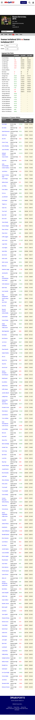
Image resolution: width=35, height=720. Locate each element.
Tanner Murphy (5, 222)
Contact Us (10, 707)
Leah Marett (4, 647)
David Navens (5, 338)
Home (2, 34)
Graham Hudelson (5, 167)
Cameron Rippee (5, 225)
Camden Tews (5, 447)
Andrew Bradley (5, 313)
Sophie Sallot (4, 585)
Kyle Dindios (4, 589)
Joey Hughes (4, 247)
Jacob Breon (4, 171)
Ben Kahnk (4, 127)
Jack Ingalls (4, 639)
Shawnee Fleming (5, 618)
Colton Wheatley (5, 146)
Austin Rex (4, 160)
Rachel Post (4, 360)
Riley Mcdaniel (5, 560)
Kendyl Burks (4, 527)
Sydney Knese (5, 385)
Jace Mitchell (4, 196)
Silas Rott (4, 363)
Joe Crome (4, 342)
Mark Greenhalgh (5, 443)
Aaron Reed (4, 302)
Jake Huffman (5, 403)
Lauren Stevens (5, 574)
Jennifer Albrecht (5, 393)
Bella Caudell (4, 607)
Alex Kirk (4, 138)
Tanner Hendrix (5, 156)
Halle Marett (4, 668)
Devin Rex (4, 305)
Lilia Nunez (4, 610)
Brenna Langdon (5, 556)
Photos (17, 34)
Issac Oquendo (5, 291)
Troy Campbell (5, 491)
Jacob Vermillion (5, 149)
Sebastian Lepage (5, 269)
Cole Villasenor (5, 374)
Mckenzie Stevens (6, 687)
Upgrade (23, 2)
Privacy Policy (16, 707)
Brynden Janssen (5, 603)
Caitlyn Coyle (4, 596)
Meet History (4, 31)
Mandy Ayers (4, 636)
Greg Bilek (4, 520)
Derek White (4, 251)
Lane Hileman (5, 541)
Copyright (16, 700)
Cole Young (4, 451)
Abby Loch (4, 578)
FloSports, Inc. (21, 700)
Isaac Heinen (4, 563)
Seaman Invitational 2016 (11, 39)
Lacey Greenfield (5, 552)
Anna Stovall (4, 367)
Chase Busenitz (5, 349)
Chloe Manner (5, 411)
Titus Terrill (4, 211)
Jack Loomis (4, 240)
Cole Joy (4, 193)
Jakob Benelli (4, 316)
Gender (2, 48)
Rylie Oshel (4, 643)
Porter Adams (5, 189)
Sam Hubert (4, 124)
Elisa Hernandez (5, 472)
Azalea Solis (4, 632)
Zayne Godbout (5, 599)
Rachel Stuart (4, 629)
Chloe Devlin (4, 505)
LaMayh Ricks (5, 396)
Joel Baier (4, 345)
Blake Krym (4, 265)
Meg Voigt (4, 462)
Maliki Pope (4, 135)
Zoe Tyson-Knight (5, 672)
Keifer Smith (4, 258)
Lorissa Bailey (5, 429)
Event (2, 45)
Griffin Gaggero (5, 236)
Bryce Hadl (4, 215)
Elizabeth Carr (5, 665)
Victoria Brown (5, 509)
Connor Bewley (5, 494)
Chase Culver (4, 233)
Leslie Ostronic (5, 425)
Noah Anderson (5, 567)
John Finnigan (5, 178)
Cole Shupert (4, 200)
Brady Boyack (4, 378)
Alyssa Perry (4, 440)
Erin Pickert (4, 545)
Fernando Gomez (5, 407)
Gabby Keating (5, 654)
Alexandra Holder (5, 683)
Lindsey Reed (4, 650)
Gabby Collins (5, 516)
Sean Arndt (4, 436)
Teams (21, 34)
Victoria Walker (5, 676)
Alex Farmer (4, 255)
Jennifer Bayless (5, 549)
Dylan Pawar (4, 287)
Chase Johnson (5, 229)
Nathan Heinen (5, 182)
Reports (11, 34)
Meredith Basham (5, 534)
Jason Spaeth (5, 614)
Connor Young (5, 142)
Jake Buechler (5, 273)
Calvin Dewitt (4, 280)
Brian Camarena (5, 538)
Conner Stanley (5, 320)
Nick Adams (4, 334)
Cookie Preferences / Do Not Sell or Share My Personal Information (17, 709)
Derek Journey (5, 262)
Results (5, 34)
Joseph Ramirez (5, 469)
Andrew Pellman (5, 523)
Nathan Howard (5, 661)
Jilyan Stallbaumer (6, 530)
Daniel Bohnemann (6, 131)
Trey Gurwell (4, 487)
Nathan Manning (5, 501)
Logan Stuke (4, 244)
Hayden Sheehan (5, 353)
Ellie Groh (4, 432)
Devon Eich (4, 218)
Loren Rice (4, 458)
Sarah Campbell (5, 592)
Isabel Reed (4, 476)
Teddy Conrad (4, 327)
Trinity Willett (4, 625)
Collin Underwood (5, 284)
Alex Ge (3, 356)
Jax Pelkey (4, 186)
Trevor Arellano (5, 418)
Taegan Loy (4, 204)
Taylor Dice (4, 207)
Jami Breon (4, 679)
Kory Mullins (4, 382)
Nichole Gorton (5, 621)
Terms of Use (23, 707)
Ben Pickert (4, 454)
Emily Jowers (4, 483)
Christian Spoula (5, 570)
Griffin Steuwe (5, 389)
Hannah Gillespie (5, 465)
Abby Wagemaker (5, 331)
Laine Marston (5, 414)
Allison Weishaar (5, 480)
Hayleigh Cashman (6, 658)
